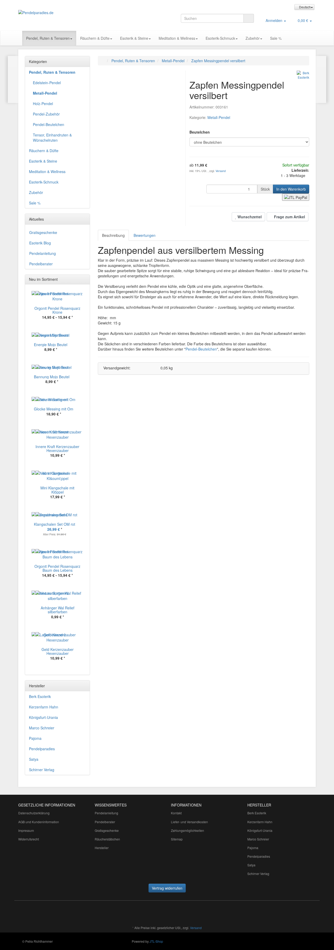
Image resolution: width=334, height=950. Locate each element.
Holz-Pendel (43, 103)
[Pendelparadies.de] (65, 12)
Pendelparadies (42, 748)
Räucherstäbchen (107, 839)
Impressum (26, 830)
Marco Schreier (41, 727)
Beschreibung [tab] (113, 235)
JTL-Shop (156, 941)
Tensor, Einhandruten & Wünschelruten (52, 137)
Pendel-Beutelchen (201, 349)
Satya (33, 759)
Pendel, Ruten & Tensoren (48, 38)
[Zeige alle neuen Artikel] (84, 279)
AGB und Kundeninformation (38, 822)
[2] (295, 197)
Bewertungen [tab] (145, 235)
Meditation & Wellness (177, 38)
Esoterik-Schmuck (220, 38)
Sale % (276, 38)
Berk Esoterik (40, 696)
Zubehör (253, 38)
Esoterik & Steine (134, 38)
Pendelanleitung (42, 253)
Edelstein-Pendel (47, 82)
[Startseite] (103, 60)
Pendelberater (41, 263)
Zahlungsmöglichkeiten (187, 830)
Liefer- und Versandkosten (189, 822)
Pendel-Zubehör (46, 114)
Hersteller (102, 847)
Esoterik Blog (40, 242)
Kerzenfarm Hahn (43, 706)
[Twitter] (135, 912)
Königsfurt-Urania (43, 717)
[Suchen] (248, 18)
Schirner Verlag (41, 769)
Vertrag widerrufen (167, 888)
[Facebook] (127, 912)
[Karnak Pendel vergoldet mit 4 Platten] (320, 79)
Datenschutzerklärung (34, 813)
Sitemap (177, 839)
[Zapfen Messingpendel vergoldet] (13, 79)
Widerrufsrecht (28, 839)
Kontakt (176, 813)
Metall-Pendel (218, 117)
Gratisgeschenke (43, 232)
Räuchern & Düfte (95, 38)
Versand (221, 171)
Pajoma (35, 738)
